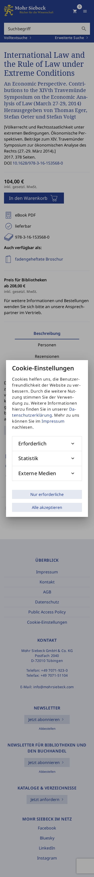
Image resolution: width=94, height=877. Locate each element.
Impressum (53, 421)
